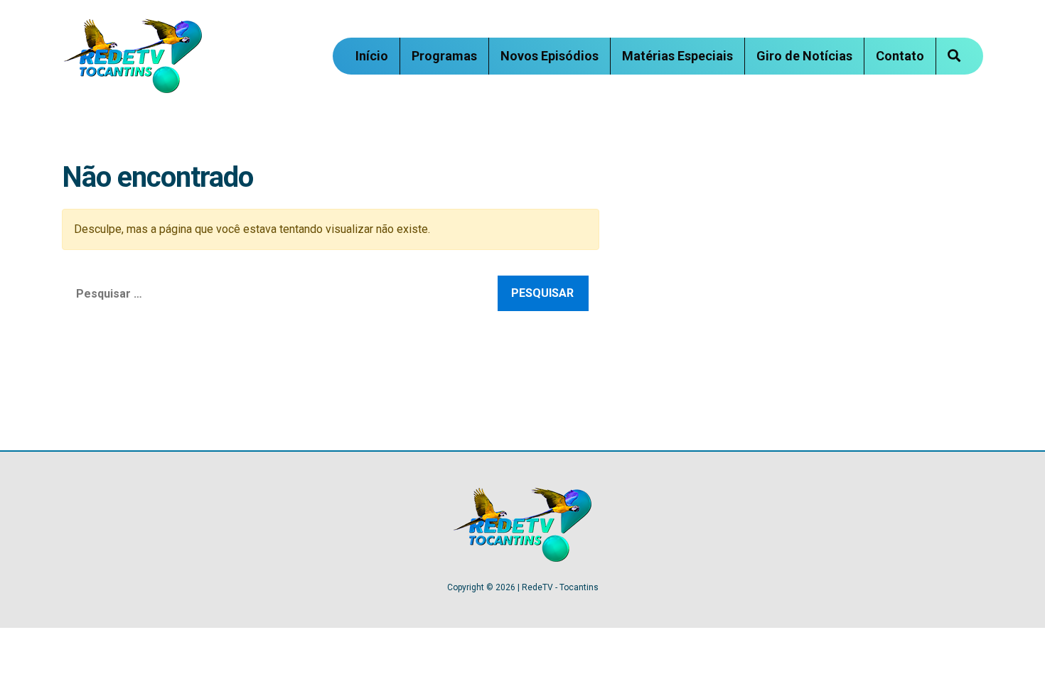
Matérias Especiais (677, 55)
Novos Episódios (549, 55)
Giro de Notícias (804, 55)
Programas (444, 55)
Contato (900, 55)
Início (371, 55)
